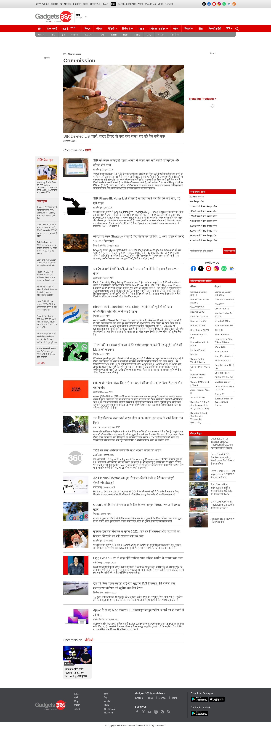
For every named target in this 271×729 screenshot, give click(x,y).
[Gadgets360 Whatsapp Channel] (224, 268)
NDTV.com (110, 709)
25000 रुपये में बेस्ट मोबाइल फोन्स (203, 226)
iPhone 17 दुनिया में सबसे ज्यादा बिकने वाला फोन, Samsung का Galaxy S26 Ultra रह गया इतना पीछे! (47, 213)
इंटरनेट (137, 34)
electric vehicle (101, 427)
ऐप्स (63, 34)
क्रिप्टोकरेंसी (215, 28)
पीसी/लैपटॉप (98, 619)
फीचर (99, 28)
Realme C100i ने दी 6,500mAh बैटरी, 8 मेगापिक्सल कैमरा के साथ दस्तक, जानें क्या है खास (46, 276)
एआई (69, 28)
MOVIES (67, 4)
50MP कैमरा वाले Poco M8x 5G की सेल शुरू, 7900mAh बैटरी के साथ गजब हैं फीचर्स (46, 352)
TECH (113, 4)
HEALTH (105, 4)
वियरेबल (161, 34)
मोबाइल (41, 34)
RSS (76, 694)
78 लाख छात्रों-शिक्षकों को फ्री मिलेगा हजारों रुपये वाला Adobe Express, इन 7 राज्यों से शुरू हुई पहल (47, 338)
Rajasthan (150, 4)
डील (201, 28)
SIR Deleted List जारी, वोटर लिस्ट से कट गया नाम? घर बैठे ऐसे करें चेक (114, 136)
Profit (54, 4)
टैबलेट (52, 34)
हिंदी (61, 4)
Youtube (150, 711)
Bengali (162, 697)
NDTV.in (108, 712)
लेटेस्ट (193, 286)
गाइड (141, 28)
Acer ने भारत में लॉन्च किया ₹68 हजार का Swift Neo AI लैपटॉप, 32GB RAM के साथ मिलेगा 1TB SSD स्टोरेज (47, 322)
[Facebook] (193, 268)
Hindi (150, 697)
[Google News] (231, 268)
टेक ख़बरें (52, 28)
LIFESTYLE (95, 4)
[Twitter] (201, 268)
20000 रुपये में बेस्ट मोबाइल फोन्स (203, 221)
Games (121, 4)
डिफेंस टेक (127, 28)
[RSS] (234, 4)
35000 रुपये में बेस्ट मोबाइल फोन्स (203, 235)
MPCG (160, 4)
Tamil (174, 697)
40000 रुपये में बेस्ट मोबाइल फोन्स (203, 240)
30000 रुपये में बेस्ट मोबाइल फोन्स (203, 230)
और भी (40, 363)
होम (39, 28)
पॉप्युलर (218, 286)
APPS (140, 4)
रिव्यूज (88, 28)
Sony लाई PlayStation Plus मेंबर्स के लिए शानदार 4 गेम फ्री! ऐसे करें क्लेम (46, 263)
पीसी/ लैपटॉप (89, 34)
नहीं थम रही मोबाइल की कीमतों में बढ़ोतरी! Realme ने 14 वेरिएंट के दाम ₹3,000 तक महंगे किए (47, 290)
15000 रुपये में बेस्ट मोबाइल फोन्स (203, 216)
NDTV (38, 4)
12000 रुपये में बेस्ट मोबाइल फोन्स (203, 211)
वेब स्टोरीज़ (174, 34)
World (45, 4)
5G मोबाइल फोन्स (197, 196)
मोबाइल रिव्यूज (196, 433)
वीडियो (111, 28)
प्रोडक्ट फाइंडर (157, 28)
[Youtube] (208, 268)
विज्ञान (125, 34)
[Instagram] (216, 268)
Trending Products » (202, 98)
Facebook (137, 711)
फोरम (176, 28)
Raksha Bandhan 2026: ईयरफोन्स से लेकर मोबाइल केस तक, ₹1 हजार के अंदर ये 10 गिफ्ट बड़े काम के (47, 248)
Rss (168, 711)
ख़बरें (76, 697)
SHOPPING (131, 4)
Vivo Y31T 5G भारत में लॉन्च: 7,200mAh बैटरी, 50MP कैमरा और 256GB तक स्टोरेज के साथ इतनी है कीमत (47, 230)
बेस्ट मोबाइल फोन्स (197, 201)
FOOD (85, 4)
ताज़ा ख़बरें (42, 201)
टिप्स (102, 34)
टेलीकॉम (114, 34)
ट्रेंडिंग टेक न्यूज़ (45, 159)
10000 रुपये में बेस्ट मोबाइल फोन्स (203, 206)
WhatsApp (162, 711)
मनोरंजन (74, 34)
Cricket (77, 4)
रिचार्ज (187, 28)
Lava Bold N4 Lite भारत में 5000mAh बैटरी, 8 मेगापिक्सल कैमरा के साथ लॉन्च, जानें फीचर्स (47, 305)
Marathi (169, 4)
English (139, 697)
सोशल (149, 34)
